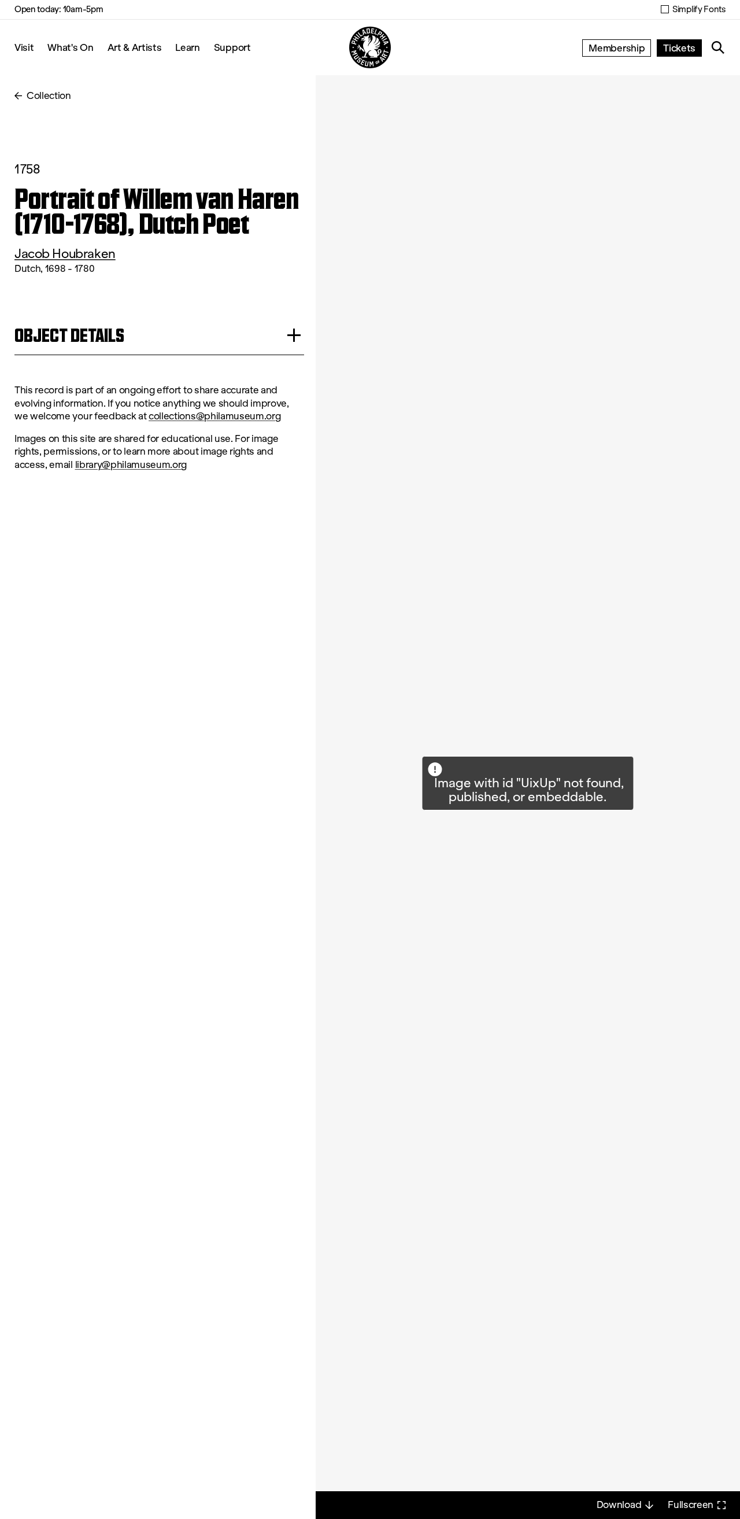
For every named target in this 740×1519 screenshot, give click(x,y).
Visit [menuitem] (24, 47)
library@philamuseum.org (131, 464)
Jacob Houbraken (65, 253)
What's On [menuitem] (70, 47)
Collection (49, 95)
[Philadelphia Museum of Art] (370, 47)
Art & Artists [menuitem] (135, 47)
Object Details (69, 335)
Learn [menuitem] (187, 47)
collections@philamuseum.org (214, 416)
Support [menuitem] (232, 47)
